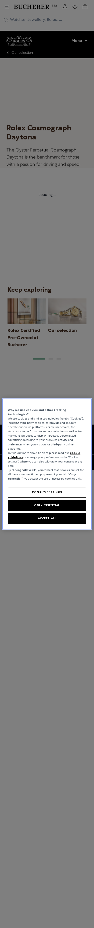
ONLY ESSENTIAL (47, 505)
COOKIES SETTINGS (47, 492)
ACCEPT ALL (47, 518)
